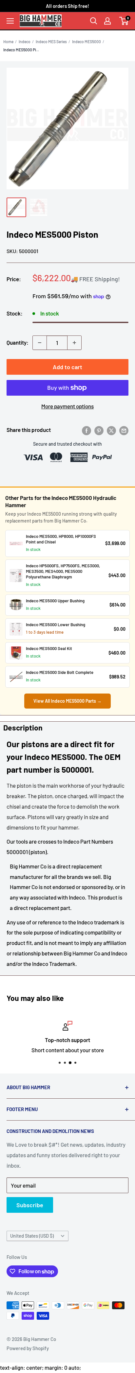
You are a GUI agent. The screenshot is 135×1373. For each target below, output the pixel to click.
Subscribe (29, 1205)
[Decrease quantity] (40, 343)
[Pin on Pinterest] (99, 430)
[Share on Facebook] (86, 430)
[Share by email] (123, 430)
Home (8, 41)
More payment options (67, 406)
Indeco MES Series (51, 41)
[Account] (107, 21)
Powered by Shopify (28, 1348)
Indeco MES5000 (86, 41)
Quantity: (18, 342)
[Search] (93, 21)
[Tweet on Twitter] (111, 430)
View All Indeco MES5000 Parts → (67, 701)
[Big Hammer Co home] (41, 20)
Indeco (24, 41)
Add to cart (67, 366)
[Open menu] (10, 21)
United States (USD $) (32, 1236)
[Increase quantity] (74, 343)
